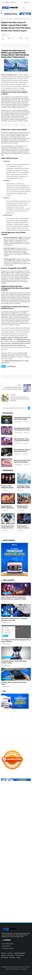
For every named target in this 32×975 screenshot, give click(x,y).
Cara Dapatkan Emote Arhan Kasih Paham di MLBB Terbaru (22, 418)
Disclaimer (3, 955)
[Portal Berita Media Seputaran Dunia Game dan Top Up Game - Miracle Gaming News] (10, 8)
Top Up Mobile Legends (7, 943)
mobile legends (9, 18)
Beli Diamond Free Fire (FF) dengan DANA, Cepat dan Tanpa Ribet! (22, 507)
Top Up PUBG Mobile (8, 657)
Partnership (12, 957)
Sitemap (18, 957)
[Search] (27, 8)
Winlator (5, 635)
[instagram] (1, 962)
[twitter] (5, 371)
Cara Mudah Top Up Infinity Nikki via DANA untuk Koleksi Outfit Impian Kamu (24, 487)
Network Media (4, 957)
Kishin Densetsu (18, 464)
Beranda (3, 18)
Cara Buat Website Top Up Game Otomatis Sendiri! (13, 683)
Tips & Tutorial (7, 678)
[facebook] (2, 371)
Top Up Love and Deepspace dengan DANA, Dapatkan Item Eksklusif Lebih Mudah (8, 487)
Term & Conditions (19, 955)
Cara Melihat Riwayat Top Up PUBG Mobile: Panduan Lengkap (14, 662)
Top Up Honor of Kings (7, 948)
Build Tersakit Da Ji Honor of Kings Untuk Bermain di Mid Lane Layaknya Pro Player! (13, 598)
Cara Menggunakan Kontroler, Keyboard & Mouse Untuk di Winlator (16, 640)
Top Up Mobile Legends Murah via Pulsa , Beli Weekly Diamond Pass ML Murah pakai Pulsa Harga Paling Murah (16, 343)
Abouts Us (3, 953)
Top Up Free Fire (6, 946)
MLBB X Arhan (18, 421)
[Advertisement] (16, 728)
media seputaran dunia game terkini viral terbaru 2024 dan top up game (14, 355)
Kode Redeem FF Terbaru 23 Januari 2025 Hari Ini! (23, 527)
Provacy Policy (10, 955)
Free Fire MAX (6, 614)
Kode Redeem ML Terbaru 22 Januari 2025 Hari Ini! (21, 439)
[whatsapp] (7, 371)
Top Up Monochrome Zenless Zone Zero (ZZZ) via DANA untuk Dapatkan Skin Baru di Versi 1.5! (8, 527)
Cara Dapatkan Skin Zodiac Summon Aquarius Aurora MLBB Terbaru (22, 429)
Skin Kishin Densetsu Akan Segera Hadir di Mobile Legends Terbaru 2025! (22, 461)
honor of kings (7, 593)
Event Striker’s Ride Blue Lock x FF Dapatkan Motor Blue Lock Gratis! (14, 619)
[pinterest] (10, 371)
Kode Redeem (18, 443)
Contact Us (10, 953)
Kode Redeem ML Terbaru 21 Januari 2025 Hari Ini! (22, 450)
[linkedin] (13, 371)
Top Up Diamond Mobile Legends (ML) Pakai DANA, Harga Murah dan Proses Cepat (7, 507)
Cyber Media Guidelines (19, 953)
